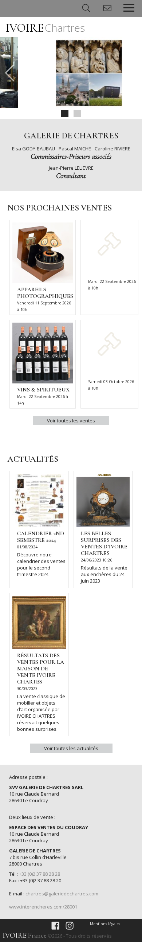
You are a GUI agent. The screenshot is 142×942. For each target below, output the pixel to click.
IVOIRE (45, 28)
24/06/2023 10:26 (96, 560)
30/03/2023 (27, 688)
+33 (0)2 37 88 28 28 (39, 874)
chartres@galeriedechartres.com (61, 893)
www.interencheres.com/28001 (43, 906)
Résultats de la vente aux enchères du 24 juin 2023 (104, 574)
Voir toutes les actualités (71, 748)
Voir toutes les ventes (71, 420)
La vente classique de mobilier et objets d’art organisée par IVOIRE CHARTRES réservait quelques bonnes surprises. (41, 712)
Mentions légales (105, 923)
